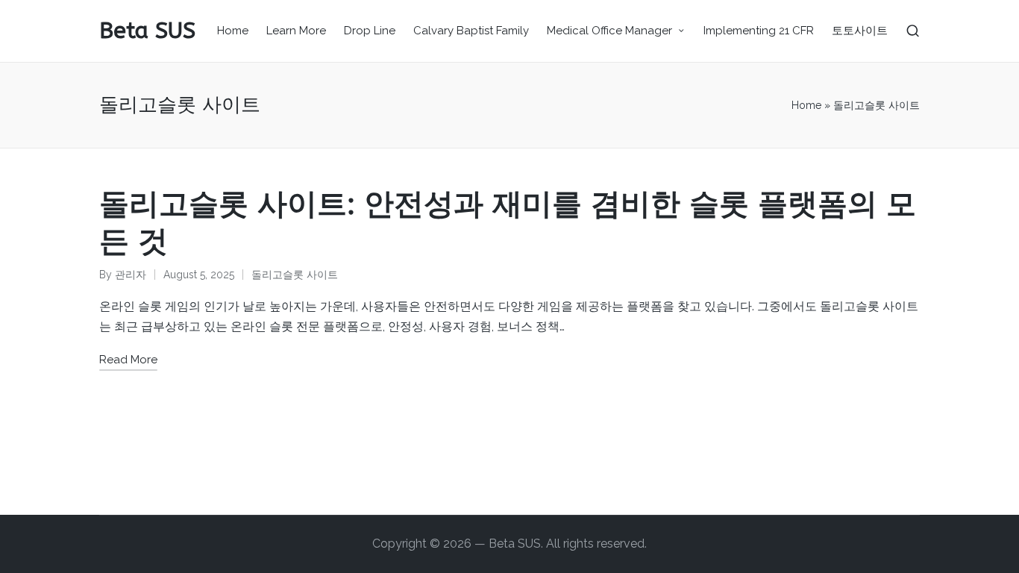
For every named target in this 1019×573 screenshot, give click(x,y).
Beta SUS (147, 31)
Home (806, 105)
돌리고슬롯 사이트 (294, 275)
